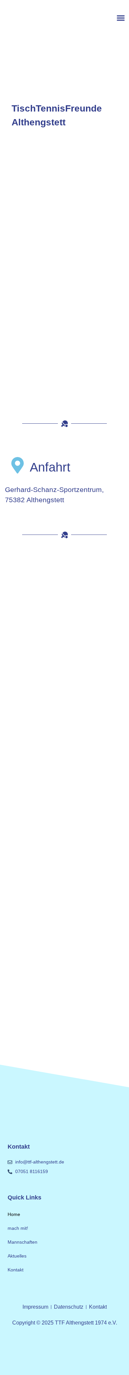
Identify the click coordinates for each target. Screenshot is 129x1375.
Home (14, 1214)
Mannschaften (22, 1242)
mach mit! (18, 1228)
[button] (120, 17)
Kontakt (15, 1269)
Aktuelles (17, 1256)
